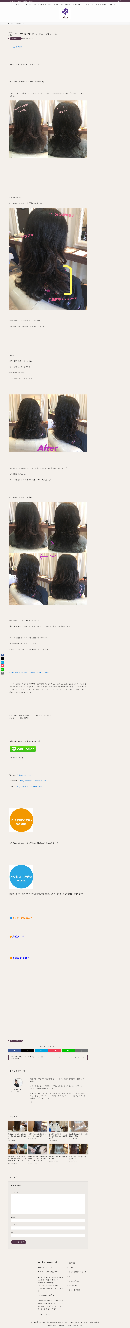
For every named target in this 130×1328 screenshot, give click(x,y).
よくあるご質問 (74, 1290)
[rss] (118, 1)
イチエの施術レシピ (16, 38)
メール (14, 1225)
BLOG (71, 1276)
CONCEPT (73, 1267)
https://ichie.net (24, 775)
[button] (14, 1050)
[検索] (121, 1)
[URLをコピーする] (81, 1050)
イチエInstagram (22, 917)
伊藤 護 (17, 1089)
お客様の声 (73, 1285)
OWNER (72, 1263)
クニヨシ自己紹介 (15, 47)
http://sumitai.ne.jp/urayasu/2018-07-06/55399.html (30, 672)
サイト (13, 1232)
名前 (13, 1217)
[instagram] (32, 1102)
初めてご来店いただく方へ (78, 1272)
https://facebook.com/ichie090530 (32, 781)
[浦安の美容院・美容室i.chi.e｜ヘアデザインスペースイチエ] (65, 13)
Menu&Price (74, 1281)
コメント (14, 1192)
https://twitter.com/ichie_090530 (30, 786)
